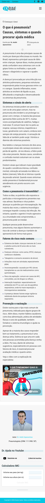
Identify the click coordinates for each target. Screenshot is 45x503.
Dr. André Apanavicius (25, 437)
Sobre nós (6, 2)
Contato (15, 2)
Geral (16, 22)
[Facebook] (35, 1)
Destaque (8, 22)
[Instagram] (38, 1)
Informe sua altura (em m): (13, 477)
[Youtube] (42, 1)
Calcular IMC (22, 483)
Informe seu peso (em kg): (13, 472)
